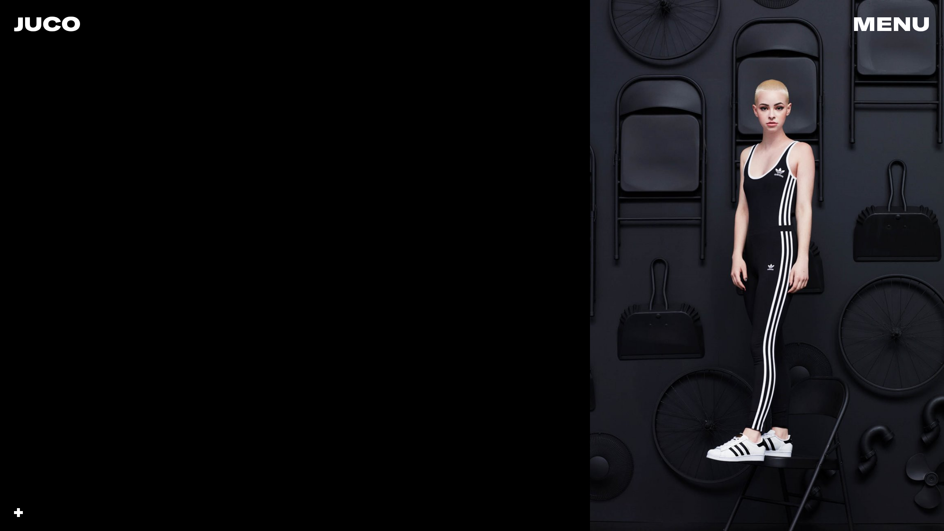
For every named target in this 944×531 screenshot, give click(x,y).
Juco (47, 23)
